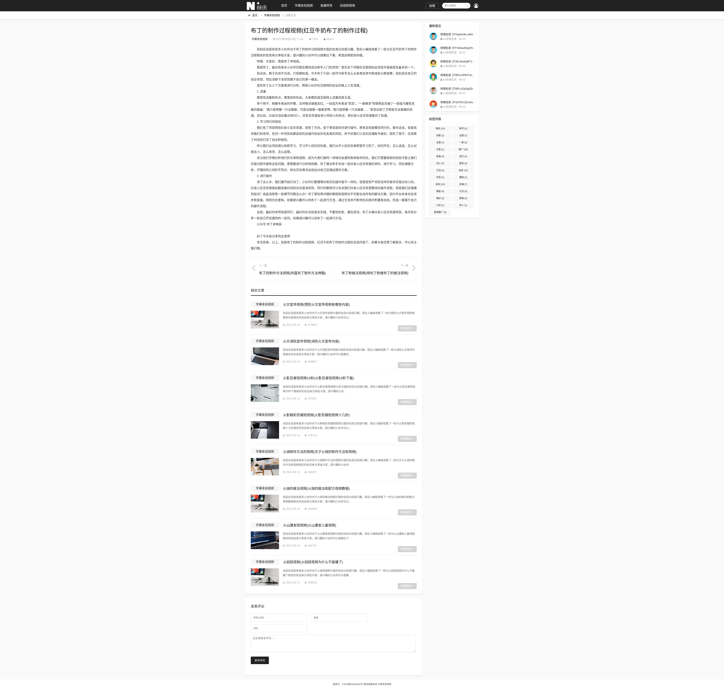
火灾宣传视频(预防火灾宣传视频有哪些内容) (316, 305)
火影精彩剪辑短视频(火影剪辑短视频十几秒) (316, 415)
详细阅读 (406, 328)
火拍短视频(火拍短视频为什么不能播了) (313, 562)
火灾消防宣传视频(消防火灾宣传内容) (311, 341)
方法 (463, 191)
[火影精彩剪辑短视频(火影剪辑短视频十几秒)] (265, 430)
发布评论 (260, 660)
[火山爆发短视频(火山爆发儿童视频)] (265, 540)
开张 (440, 177)
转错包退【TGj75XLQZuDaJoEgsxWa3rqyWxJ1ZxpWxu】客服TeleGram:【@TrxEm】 (458, 102)
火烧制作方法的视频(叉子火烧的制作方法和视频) (320, 452)
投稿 (432, 5)
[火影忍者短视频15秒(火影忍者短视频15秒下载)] (265, 393)
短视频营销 (347, 5)
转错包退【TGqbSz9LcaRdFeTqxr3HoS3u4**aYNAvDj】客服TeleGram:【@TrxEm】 (458, 34)
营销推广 (440, 212)
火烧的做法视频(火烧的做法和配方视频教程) (316, 489)
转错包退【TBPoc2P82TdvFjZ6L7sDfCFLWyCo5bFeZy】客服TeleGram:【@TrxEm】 (458, 75)
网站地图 (368, 684)
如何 (440, 184)
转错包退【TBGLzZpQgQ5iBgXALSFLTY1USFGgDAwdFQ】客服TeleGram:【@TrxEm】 (458, 88)
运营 (463, 135)
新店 (463, 163)
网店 (440, 128)
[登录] (476, 6)
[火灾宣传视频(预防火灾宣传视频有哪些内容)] (265, 320)
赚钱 (463, 177)
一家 (463, 142)
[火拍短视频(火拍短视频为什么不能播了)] (265, 577)
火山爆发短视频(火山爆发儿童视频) (309, 525)
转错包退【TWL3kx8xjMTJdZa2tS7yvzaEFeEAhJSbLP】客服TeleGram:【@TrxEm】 (458, 61)
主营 (440, 142)
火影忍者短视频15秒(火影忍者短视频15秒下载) (318, 378)
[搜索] (467, 5)
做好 (440, 198)
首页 (284, 5)
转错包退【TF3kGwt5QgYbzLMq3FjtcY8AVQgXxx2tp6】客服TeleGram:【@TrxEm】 (458, 47)
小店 (440, 205)
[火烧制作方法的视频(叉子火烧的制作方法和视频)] (265, 467)
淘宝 (463, 170)
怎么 (440, 163)
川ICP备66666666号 (352, 684)
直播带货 (326, 5)
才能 (440, 149)
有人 (463, 205)
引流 (440, 170)
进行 (463, 156)
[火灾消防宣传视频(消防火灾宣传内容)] (265, 356)
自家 (440, 135)
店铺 (463, 184)
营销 (463, 198)
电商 (440, 156)
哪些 (440, 191)
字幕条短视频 (304, 5)
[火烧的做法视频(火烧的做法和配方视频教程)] (265, 504)
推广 (463, 149)
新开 (463, 128)
